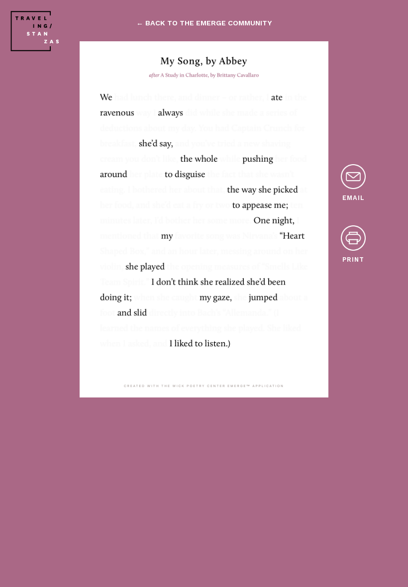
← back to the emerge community (204, 23)
